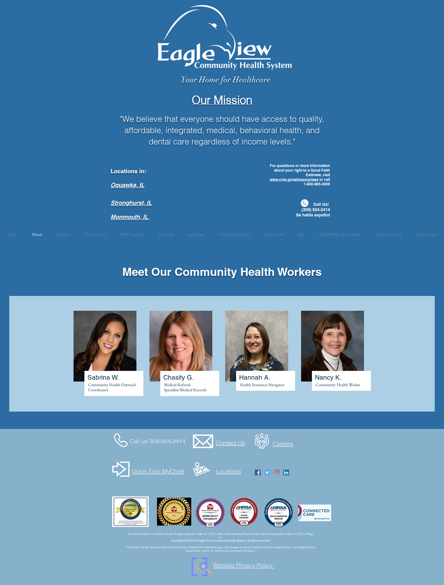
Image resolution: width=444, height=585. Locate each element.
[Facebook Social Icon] (258, 472)
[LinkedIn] (286, 472)
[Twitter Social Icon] (267, 472)
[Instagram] (277, 472)
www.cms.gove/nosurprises (294, 179)
